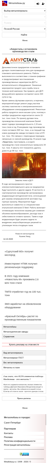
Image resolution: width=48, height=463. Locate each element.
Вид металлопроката (13, 353)
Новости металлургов (24, 234)
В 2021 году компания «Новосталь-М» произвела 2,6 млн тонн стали (22, 279)
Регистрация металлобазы (17, 445)
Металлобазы (9, 327)
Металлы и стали (11, 367)
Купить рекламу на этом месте (24, 344)
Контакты (8, 433)
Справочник (8, 336)
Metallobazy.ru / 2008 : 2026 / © (17, 462)
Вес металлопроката (13, 362)
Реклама (8, 437)
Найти (24, 35)
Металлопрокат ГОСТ (13, 358)
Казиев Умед (24, 236)
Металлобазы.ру (17, 3)
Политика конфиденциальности (19, 441)
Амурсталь (7, 142)
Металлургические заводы (15, 332)
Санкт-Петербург (12, 423)
